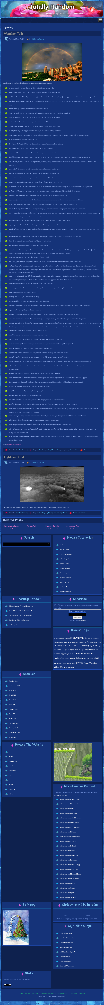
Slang (67, 450)
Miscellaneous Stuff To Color (70, 827)
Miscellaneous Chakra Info (69, 804)
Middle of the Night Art (68, 952)
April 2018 (12, 714)
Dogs (91, 646)
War (61, 667)
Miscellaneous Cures (67, 808)
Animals (80, 638)
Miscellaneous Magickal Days (70, 874)
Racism (57, 657)
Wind (76, 450)
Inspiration (12, 770)
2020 (72, 637)
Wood (69, 667)
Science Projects (65, 577)
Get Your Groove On (67, 938)
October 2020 (13, 681)
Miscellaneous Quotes (67, 888)
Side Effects (90, 658)
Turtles (86, 663)
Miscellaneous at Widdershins (70, 818)
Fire (55, 649)
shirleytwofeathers (38, 39)
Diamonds (78, 646)
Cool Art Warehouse (67, 966)
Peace (74, 654)
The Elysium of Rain (14, 444)
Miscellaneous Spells (67, 892)
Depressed (72, 646)
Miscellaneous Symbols (68, 897)
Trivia (79, 663)
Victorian (93, 663)
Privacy (11, 794)
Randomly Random (66, 573)
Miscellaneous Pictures (68, 832)
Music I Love (64, 563)
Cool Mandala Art (66, 933)
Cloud (41, 450)
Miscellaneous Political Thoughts (21, 606)
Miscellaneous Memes (67, 883)
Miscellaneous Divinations (69, 855)
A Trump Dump (14, 625)
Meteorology (55, 450)
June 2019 (12, 700)
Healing (11, 766)
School (81, 658)
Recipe (66, 658)
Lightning (47, 450)
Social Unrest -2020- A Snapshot (20, 615)
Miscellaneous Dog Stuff (68, 813)
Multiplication (68, 654)
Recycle (72, 658)
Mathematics (93, 649)
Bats (69, 642)
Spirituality (13, 761)
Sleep (56, 663)
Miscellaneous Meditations (69, 878)
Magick (11, 756)
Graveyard (70, 649)
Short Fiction (64, 582)
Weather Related (21, 450)
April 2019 (12, 704)
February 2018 (14, 723)
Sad (77, 658)
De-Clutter (66, 646)
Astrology (57, 642)
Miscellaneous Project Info (69, 869)
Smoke (60, 663)
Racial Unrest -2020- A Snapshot (20, 611)
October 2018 (13, 709)
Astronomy (64, 642)
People (79, 653)
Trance (73, 663)
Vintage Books (65, 587)
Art (92, 638)
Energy (98, 646)
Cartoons (90, 642)
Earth (94, 646)
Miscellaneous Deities (67, 850)
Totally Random (52, 6)
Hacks (76, 649)
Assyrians (96, 638)
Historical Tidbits (66, 554)
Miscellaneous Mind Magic (69, 822)
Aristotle (88, 638)
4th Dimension (58, 638)
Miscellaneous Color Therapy (70, 864)
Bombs (73, 642)
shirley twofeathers (60, 795)
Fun (10, 780)
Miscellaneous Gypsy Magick (70, 799)
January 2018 (13, 728)
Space (64, 663)
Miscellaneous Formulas (68, 860)
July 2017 (12, 737)
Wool (72, 667)
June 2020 (12, 690)
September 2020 (14, 686)
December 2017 (14, 732)
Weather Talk (13, 33)
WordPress (42, 1003)
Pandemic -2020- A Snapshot (19, 620)
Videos (56, 667)
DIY (61, 545)
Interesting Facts (65, 559)
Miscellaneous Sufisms (67, 841)
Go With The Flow (66, 942)
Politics (86, 653)
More (11, 784)
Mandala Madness (66, 947)
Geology (64, 649)
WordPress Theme (54, 1003)
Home (11, 752)
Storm (72, 450)
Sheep (84, 658)
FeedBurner (82, 620)
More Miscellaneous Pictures (70, 836)
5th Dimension (66, 638)
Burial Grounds (79, 642)
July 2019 (12, 695)
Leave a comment (90, 450)
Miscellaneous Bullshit (68, 846)
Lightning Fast (14, 457)
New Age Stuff (65, 568)
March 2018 (13, 718)
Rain (62, 450)
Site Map (12, 789)
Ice (79, 649)
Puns (92, 654)
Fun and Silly (64, 549)
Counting (42, 513)
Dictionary (85, 645)
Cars (85, 642)
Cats (95, 642)
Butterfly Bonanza (66, 961)
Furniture (59, 649)
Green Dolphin (65, 956)
